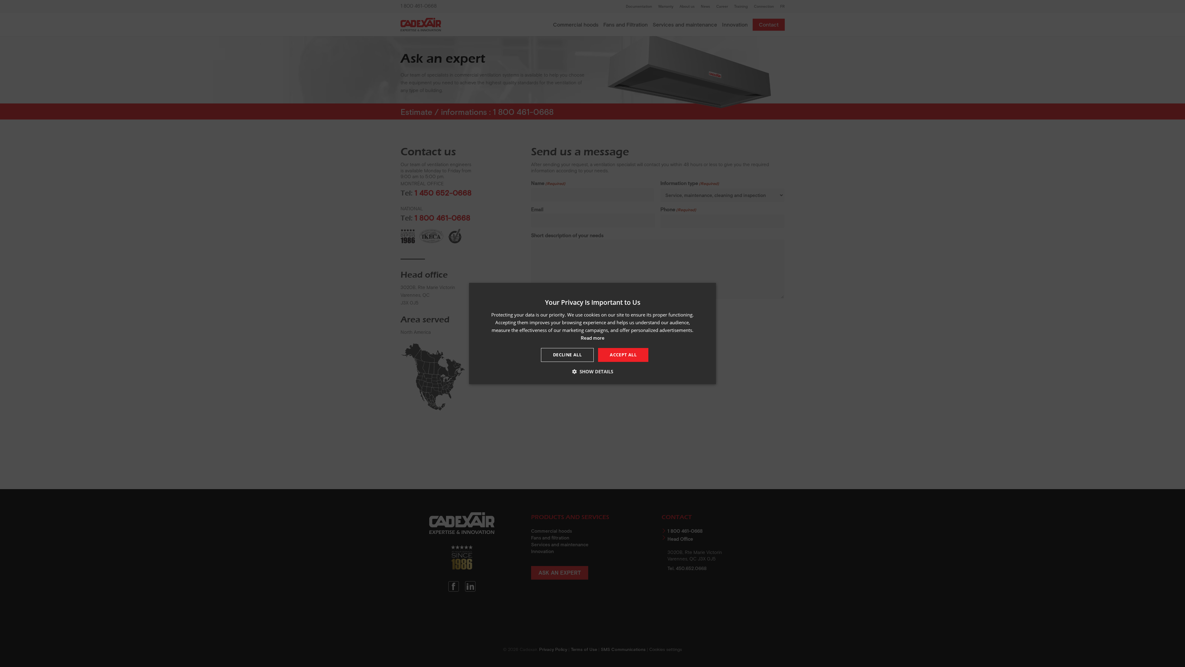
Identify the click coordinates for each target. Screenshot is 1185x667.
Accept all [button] (623, 355)
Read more (593, 338)
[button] (592, 371)
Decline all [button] (567, 355)
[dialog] (592, 333)
